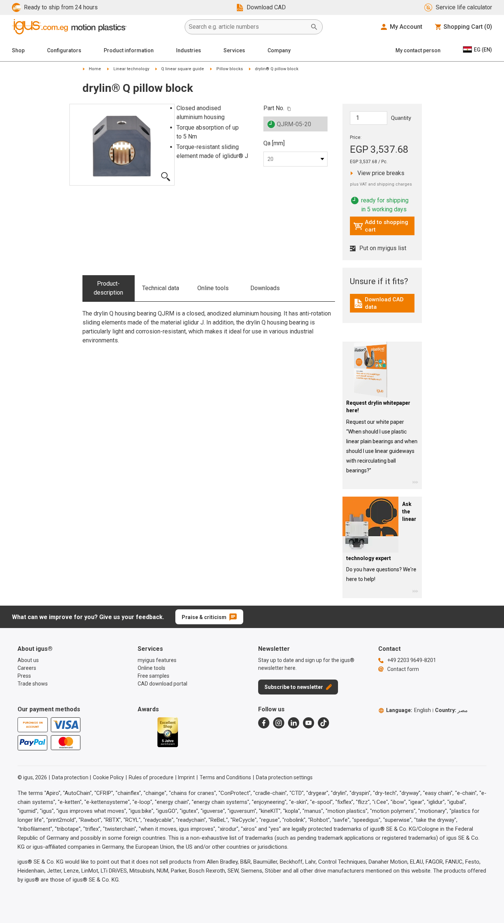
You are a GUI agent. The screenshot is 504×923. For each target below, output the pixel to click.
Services (234, 50)
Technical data (160, 288)
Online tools (213, 288)
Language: (408, 710)
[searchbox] (248, 26)
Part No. (273, 108)
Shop (18, 50)
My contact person (418, 50)
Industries (188, 50)
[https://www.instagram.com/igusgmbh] (278, 722)
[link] (382, 306)
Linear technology (131, 68)
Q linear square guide (182, 68)
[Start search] (314, 26)
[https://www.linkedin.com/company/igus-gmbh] (293, 722)
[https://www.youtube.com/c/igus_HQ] (308, 722)
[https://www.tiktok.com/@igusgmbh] (323, 722)
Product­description (108, 288)
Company (279, 50)
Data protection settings (284, 777)
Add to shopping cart (380, 226)
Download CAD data (383, 303)
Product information (129, 50)
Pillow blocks (229, 68)
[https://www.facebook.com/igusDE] (263, 722)
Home (95, 68)
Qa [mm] (274, 143)
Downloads (265, 288)
